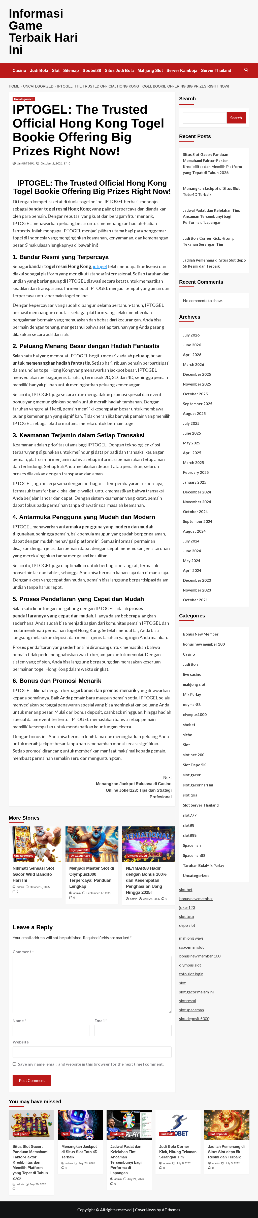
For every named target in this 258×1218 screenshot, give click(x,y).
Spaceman (192, 845)
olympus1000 (79, 850)
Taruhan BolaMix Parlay (203, 865)
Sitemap (71, 70)
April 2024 (192, 570)
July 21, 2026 (135, 1179)
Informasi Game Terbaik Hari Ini (43, 31)
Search (187, 98)
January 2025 (194, 482)
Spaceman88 (194, 855)
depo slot (187, 925)
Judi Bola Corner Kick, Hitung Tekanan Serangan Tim (208, 241)
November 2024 (197, 501)
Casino (19, 70)
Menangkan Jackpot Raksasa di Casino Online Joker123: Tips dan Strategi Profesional (134, 787)
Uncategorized (24, 99)
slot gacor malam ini (196, 991)
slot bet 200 (193, 754)
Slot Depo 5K (194, 765)
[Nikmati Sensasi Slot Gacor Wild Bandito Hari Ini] (35, 844)
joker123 (187, 907)
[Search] (246, 69)
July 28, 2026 (87, 1163)
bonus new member (196, 898)
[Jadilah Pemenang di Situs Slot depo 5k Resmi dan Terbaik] (226, 1125)
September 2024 (197, 521)
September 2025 (197, 403)
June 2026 (192, 345)
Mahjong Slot (150, 70)
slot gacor (192, 775)
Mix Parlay (192, 694)
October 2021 (195, 600)
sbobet (189, 724)
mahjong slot (194, 684)
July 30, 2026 (38, 1184)
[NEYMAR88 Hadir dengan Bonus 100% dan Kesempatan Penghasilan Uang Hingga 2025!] (148, 844)
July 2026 (191, 335)
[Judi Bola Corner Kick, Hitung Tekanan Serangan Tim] (178, 1125)
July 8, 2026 (183, 1163)
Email (100, 1020)
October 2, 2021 (51, 163)
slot (182, 982)
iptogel (100, 266)
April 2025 (192, 452)
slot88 (188, 825)
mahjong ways (191, 938)
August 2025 (194, 413)
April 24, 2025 (151, 898)
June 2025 (192, 433)
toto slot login (191, 973)
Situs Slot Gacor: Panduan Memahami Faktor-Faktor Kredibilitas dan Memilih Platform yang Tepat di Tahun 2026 (212, 163)
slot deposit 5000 (194, 1018)
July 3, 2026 (232, 1163)
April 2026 (192, 354)
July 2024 (191, 541)
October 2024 (195, 511)
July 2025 (191, 423)
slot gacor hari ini (198, 785)
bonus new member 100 (204, 644)
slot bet (185, 889)
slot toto (186, 916)
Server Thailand (216, 70)
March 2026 (193, 364)
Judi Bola (39, 70)
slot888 (190, 835)
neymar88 (192, 704)
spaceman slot (191, 947)
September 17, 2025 (98, 893)
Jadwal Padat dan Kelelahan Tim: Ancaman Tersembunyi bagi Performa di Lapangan (211, 216)
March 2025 (193, 462)
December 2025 (197, 374)
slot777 (190, 815)
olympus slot (190, 964)
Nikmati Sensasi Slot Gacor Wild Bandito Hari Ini (33, 874)
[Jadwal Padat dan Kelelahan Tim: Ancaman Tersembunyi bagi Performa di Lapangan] (129, 1125)
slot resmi (187, 1000)
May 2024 (191, 560)
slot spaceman (191, 1009)
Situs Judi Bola (119, 70)
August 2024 (194, 531)
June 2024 (192, 551)
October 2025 (195, 394)
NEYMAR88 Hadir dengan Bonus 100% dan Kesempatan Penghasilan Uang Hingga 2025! (146, 880)
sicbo (187, 734)
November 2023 (197, 590)
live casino (192, 674)
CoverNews (145, 1209)
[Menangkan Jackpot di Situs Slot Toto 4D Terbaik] (80, 1125)
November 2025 (197, 384)
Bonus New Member (200, 634)
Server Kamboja (182, 70)
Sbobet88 (92, 70)
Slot (55, 70)
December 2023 (197, 580)
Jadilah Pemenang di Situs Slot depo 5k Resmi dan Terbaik (214, 263)
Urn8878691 (26, 163)
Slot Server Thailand (201, 805)
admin (20, 887)
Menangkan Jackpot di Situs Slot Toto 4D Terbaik (211, 191)
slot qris (190, 795)
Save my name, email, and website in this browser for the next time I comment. (91, 1064)
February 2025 (196, 472)
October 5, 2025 (40, 887)
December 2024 (197, 492)
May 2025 (191, 443)
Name (19, 1020)
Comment (23, 951)
